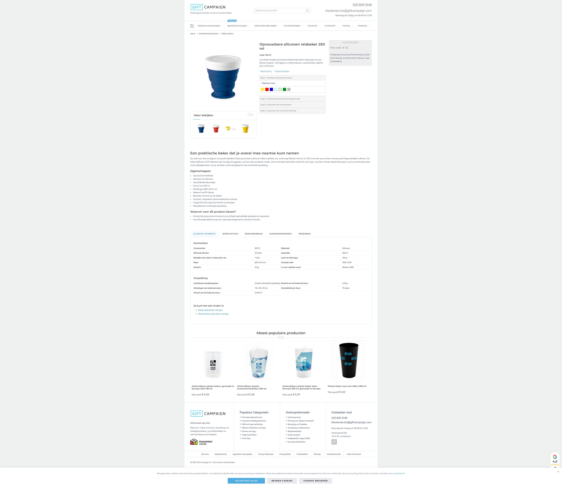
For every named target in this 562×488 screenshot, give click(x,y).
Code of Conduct (354, 454)
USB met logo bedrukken (252, 424)
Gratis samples (294, 435)
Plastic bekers (227, 33)
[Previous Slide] (248, 114)
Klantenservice (221, 454)
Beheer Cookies (282, 481)
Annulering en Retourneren (299, 428)
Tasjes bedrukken (249, 435)
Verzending (304, 234)
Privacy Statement (265, 454)
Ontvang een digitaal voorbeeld (301, 421)
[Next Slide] (251, 114)
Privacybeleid (285, 454)
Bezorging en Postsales (297, 424)
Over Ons (205, 454)
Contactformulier (334, 454)
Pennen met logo (249, 431)
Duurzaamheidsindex (280, 234)
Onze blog (246, 438)
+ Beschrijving (265, 71)
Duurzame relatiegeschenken (254, 421)
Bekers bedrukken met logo (210, 310)
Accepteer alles (246, 481)
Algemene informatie (204, 234)
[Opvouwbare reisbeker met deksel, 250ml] (223, 76)
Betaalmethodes (294, 431)
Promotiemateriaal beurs (252, 417)
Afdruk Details (230, 234)
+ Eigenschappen (281, 71)
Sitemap (317, 454)
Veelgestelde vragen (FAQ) (299, 438)
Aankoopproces (294, 417)
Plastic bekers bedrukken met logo (213, 314)
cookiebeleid (398, 473)
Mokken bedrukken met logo (254, 428)
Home (193, 33)
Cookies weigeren (316, 481)
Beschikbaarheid (254, 234)
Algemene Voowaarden (242, 454)
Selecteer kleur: (268, 83)
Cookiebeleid (302, 454)
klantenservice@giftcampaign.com (348, 10)
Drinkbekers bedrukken (209, 33)
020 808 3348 (362, 5)
